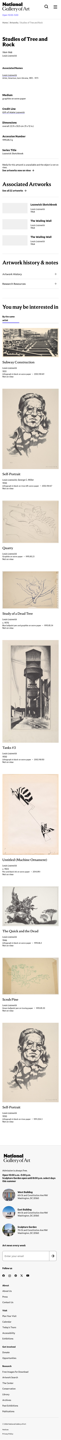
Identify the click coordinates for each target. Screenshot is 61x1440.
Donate (6, 1352)
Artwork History (12, 274)
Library (5, 1394)
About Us (7, 1290)
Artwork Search (10, 1377)
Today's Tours (9, 1327)
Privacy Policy (7, 1434)
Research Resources (14, 283)
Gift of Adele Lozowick (13, 112)
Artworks (14, 22)
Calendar (6, 1321)
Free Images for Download (15, 1371)
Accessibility (8, 1333)
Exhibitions (7, 1338)
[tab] (10, 319)
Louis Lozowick (9, 75)
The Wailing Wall (41, 221)
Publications (8, 1411)
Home (5, 22)
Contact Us (7, 1302)
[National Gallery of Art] (30, 1158)
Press (5, 1296)
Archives (6, 1400)
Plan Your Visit (9, 1316)
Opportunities (9, 1358)
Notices (5, 1429)
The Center (7, 1383)
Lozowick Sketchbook (43, 204)
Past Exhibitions (10, 1405)
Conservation (9, 1388)
